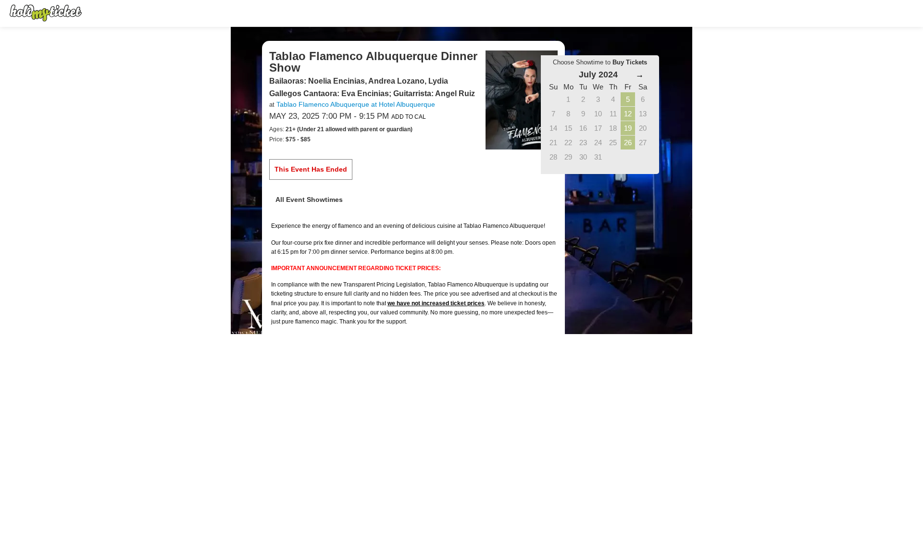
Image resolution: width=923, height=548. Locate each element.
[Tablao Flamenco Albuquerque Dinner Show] (522, 99)
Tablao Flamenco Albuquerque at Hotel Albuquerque (355, 104)
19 (628, 128)
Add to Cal (408, 116)
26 (628, 142)
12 (628, 114)
